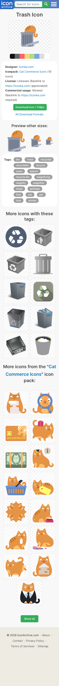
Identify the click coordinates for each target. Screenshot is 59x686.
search (34, 171)
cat (30, 194)
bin (18, 159)
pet (41, 194)
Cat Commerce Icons (33, 71)
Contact (18, 640)
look (18, 200)
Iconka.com (26, 66)
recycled (46, 159)
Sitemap (43, 646)
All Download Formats (29, 114)
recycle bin (22, 177)
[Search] (46, 4)
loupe (19, 188)
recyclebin (22, 165)
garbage (35, 188)
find (18, 194)
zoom (19, 171)
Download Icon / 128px (30, 107)
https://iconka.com (33, 95)
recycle (40, 165)
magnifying (43, 177)
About (46, 635)
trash (30, 159)
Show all (29, 618)
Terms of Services (22, 646)
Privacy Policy (35, 640)
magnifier (38, 182)
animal (32, 200)
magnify (21, 182)
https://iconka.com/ (17, 85)
